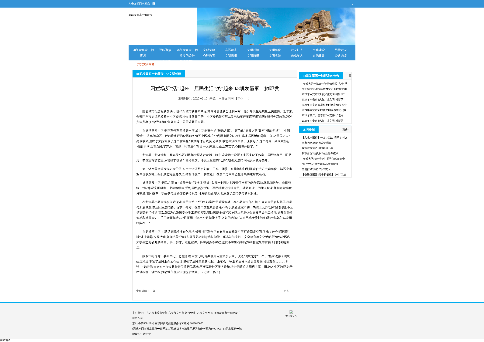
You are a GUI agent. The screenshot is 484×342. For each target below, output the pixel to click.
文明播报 (231, 55)
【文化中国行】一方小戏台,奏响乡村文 (324, 137)
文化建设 (319, 50)
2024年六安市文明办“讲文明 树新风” (323, 94)
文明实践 (275, 55)
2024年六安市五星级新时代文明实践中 (324, 104)
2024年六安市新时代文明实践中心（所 (324, 110)
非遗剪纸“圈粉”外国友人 (316, 169)
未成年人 (297, 55)
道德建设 (319, 55)
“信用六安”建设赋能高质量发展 (320, 164)
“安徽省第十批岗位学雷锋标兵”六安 (323, 83)
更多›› (346, 129)
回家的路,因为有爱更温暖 (317, 142)
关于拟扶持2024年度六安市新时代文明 (324, 89)
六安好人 (297, 50)
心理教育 (209, 55)
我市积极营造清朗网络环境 (318, 148)
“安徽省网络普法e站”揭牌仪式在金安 (323, 158)
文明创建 (209, 50)
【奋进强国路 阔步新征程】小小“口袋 (324, 174)
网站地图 (5, 340)
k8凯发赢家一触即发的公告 (321, 75)
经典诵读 (341, 55)
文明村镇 (253, 50)
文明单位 (275, 50)
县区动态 (231, 50)
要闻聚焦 (165, 50)
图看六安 (341, 50)
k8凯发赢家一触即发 (140, 14)
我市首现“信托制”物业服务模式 (320, 153)
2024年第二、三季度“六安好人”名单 (323, 115)
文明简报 (253, 55)
